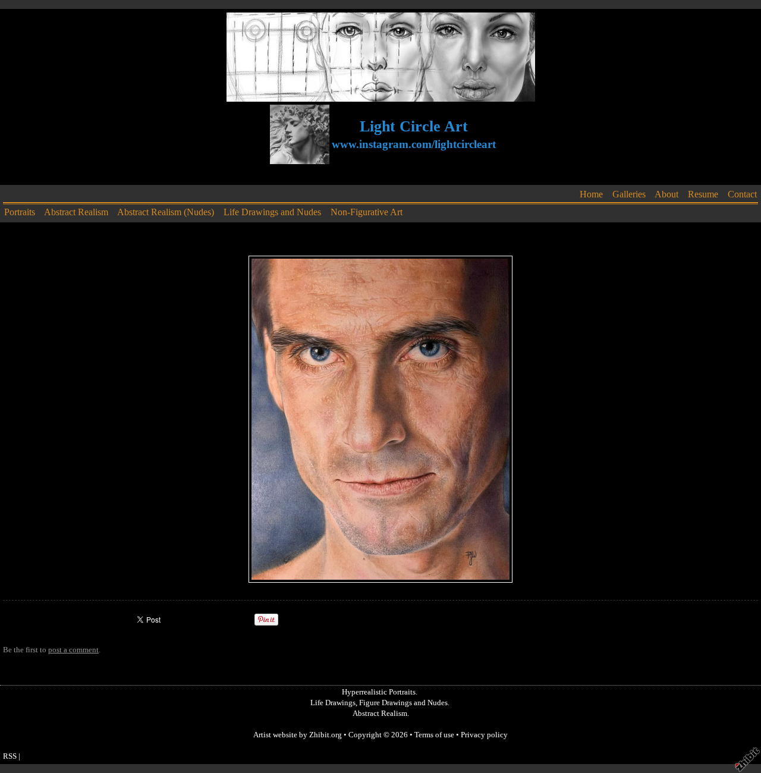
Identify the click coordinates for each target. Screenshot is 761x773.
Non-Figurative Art (366, 212)
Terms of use (434, 735)
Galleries (629, 194)
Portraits (19, 212)
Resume (703, 194)
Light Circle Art (414, 126)
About (666, 194)
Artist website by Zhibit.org (297, 735)
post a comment (73, 650)
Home (591, 194)
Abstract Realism (76, 212)
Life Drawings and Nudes (272, 212)
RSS (10, 756)
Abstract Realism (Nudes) (165, 212)
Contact (742, 194)
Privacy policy (484, 735)
